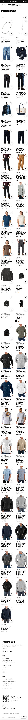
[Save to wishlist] (11, 21)
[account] (24, 5)
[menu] (2, 5)
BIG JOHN (3, 63)
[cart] (26, 5)
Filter (4, 17)
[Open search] (5, 5)
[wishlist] (22, 5)
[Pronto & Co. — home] (13, 5)
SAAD (2, 37)
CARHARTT (3, 172)
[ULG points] (23, 5)
